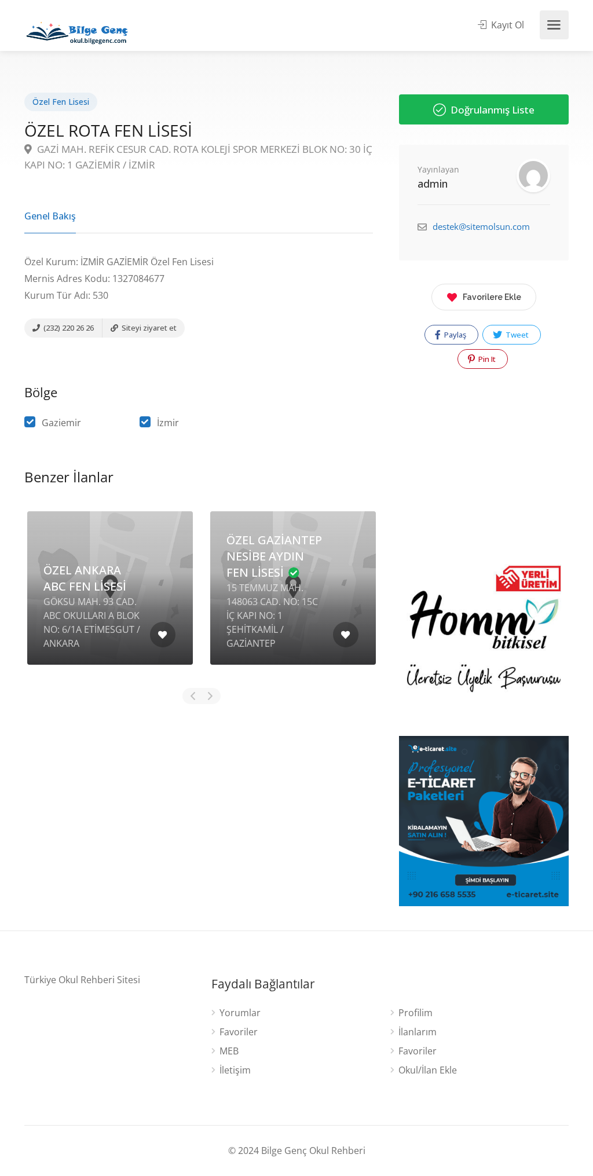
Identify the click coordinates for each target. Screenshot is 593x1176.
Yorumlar (240, 1013)
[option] (110, 596)
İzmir (168, 422)
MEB (229, 1051)
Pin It (486, 359)
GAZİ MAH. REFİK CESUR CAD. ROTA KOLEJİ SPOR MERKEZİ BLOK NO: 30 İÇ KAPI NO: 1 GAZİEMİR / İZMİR (198, 156)
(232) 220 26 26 (68, 328)
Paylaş (454, 334)
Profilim (415, 1013)
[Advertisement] (198, 792)
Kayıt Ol (506, 25)
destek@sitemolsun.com (481, 226)
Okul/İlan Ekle (427, 1070)
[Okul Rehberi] (77, 30)
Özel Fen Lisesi (60, 101)
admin (433, 183)
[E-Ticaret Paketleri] (484, 820)
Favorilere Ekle (492, 297)
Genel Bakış (50, 216)
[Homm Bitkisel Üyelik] (484, 640)
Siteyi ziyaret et (148, 328)
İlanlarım (417, 1032)
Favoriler (238, 1032)
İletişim (235, 1070)
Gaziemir (61, 422)
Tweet (516, 334)
